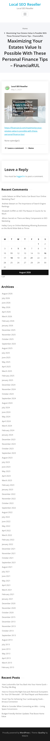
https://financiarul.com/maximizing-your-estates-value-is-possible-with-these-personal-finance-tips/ (23, 131)
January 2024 (7, 435)
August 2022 (7, 512)
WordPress (25, 732)
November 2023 (9, 444)
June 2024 (6, 412)
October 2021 (8, 558)
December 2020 (8, 603)
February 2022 (8, 539)
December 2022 (8, 494)
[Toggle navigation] (25, 14)
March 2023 (7, 480)
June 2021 (6, 576)
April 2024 (6, 421)
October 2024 (8, 394)
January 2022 (7, 544)
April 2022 (6, 530)
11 (11, 253)
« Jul (3, 276)
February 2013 (8, 667)
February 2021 (8, 594)
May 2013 (6, 653)
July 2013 (6, 644)
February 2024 (8, 430)
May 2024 (6, 416)
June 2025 (6, 357)
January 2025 (7, 380)
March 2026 (7, 316)
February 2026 (8, 321)
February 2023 (8, 485)
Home (25, 28)
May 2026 (6, 307)
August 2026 (7, 293)
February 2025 (8, 375)
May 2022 (6, 526)
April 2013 (6, 658)
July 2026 (6, 298)
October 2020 (8, 612)
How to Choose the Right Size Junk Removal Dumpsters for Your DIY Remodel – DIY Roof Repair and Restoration (25, 693)
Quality (41, 732)
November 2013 (9, 626)
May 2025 (6, 362)
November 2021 (9, 553)
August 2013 (7, 640)
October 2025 (8, 339)
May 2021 (6, 580)
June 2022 (6, 521)
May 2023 (6, 471)
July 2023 (6, 462)
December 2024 (8, 385)
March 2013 (7, 662)
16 (45, 253)
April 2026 (6, 312)
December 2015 (8, 617)
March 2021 (7, 590)
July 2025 (6, 353)
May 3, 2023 (16, 89)
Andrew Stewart (8, 203)
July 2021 (6, 571)
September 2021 (9, 562)
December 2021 (8, 549)
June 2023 (6, 467)
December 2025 (8, 330)
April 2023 (6, 476)
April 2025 (6, 366)
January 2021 (7, 599)
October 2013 (8, 631)
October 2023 (8, 448)
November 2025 (9, 334)
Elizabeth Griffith (9, 211)
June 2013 (6, 649)
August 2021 (7, 567)
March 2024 (7, 425)
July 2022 (6, 517)
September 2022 (9, 508)
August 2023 (7, 457)
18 (11, 258)
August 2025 (7, 348)
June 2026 (6, 302)
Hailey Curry (7, 225)
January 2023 (7, 489)
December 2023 (8, 439)
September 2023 (9, 453)
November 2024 (9, 389)
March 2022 (7, 535)
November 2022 (9, 498)
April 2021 (6, 585)
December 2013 (8, 621)
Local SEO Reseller (25, 4)
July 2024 (6, 407)
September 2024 (9, 398)
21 (32, 258)
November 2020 (9, 608)
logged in (21, 176)
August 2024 (7, 403)
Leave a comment (16, 148)
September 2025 (9, 344)
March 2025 (7, 371)
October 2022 (8, 503)
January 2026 (7, 325)
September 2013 (9, 635)
